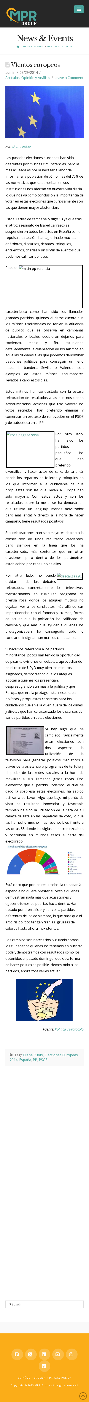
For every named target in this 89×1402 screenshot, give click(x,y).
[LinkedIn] (44, 1354)
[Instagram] (72, 1354)
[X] (31, 1354)
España (25, 1059)
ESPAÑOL (24, 1377)
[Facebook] (17, 1354)
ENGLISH (39, 1377)
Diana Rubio (21, 146)
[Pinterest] (44, 1366)
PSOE (43, 1059)
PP (35, 1059)
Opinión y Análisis (35, 77)
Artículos (12, 77)
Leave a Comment (68, 77)
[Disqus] (44, 1120)
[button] (79, 9)
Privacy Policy (60, 1377)
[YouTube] (58, 1354)
